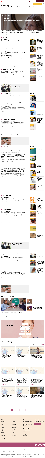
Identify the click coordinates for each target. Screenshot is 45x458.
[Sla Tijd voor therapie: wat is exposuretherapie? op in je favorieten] (28, 347)
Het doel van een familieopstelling (6, 203)
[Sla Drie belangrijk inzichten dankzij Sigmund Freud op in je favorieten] (35, 76)
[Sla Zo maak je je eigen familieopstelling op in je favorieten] (35, 197)
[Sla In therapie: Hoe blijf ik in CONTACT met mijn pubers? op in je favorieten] (31, 306)
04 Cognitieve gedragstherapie (29, 30)
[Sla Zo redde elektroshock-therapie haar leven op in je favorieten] (35, 163)
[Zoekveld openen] (43, 4)
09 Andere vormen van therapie (30, 32)
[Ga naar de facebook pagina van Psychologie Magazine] (36, 445)
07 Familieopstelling (12, 32)
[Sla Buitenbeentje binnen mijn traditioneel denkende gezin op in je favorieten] (35, 204)
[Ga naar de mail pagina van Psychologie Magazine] (39, 445)
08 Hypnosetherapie (20, 32)
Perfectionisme (25, 324)
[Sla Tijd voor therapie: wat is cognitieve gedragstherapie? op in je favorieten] (28, 387)
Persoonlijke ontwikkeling (25, 326)
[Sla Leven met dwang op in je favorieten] (35, 125)
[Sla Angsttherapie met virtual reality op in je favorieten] (35, 177)
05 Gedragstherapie (39, 30)
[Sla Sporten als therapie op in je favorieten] (35, 96)
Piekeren (23, 331)
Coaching (28, 329)
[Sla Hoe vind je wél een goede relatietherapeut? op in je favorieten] (35, 253)
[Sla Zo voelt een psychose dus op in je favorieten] (35, 170)
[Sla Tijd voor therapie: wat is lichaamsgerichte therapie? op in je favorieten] (13, 347)
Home (3, 15)
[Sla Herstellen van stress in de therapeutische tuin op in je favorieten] (35, 156)
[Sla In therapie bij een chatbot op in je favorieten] (35, 185)
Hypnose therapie (4, 212)
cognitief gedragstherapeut (6, 122)
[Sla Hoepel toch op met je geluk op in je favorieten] (35, 69)
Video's (37, 32)
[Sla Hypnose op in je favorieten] (35, 219)
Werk (28, 331)
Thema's (6, 15)
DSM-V (7, 57)
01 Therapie (3, 30)
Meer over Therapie (4, 34)
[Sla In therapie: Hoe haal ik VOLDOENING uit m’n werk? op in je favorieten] (31, 299)
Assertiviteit (22, 329)
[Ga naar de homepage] (5, 6)
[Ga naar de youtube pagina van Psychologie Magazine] (41, 445)
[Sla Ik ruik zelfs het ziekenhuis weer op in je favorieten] (35, 226)
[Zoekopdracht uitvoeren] (43, 344)
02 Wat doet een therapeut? (10, 30)
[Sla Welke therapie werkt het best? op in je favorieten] (35, 149)
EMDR (3, 272)
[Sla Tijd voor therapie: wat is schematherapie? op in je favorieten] (13, 387)
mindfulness (3, 103)
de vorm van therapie (4, 75)
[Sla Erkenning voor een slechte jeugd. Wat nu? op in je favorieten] (35, 233)
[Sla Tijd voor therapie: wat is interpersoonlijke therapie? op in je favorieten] (13, 367)
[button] (40, 1)
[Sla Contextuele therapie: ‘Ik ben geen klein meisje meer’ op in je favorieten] (35, 103)
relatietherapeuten (7, 257)
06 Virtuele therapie (4, 32)
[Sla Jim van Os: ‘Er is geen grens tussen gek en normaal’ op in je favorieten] (35, 39)
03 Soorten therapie (20, 30)
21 (33, 409)
